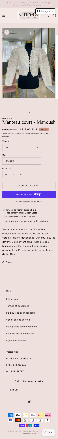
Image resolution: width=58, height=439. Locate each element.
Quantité (6, 168)
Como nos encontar (16, 340)
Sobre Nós (12, 299)
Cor (4, 155)
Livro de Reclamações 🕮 (20, 333)
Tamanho (6, 141)
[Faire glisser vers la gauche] (22, 112)
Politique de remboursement (21, 326)
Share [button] (9, 262)
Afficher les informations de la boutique (27, 221)
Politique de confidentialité (21, 312)
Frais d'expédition (22, 133)
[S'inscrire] (48, 389)
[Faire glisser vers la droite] (35, 112)
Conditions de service (18, 319)
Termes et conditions (17, 306)
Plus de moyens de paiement (29, 201)
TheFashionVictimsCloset (23, 431)
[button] (3, 15)
